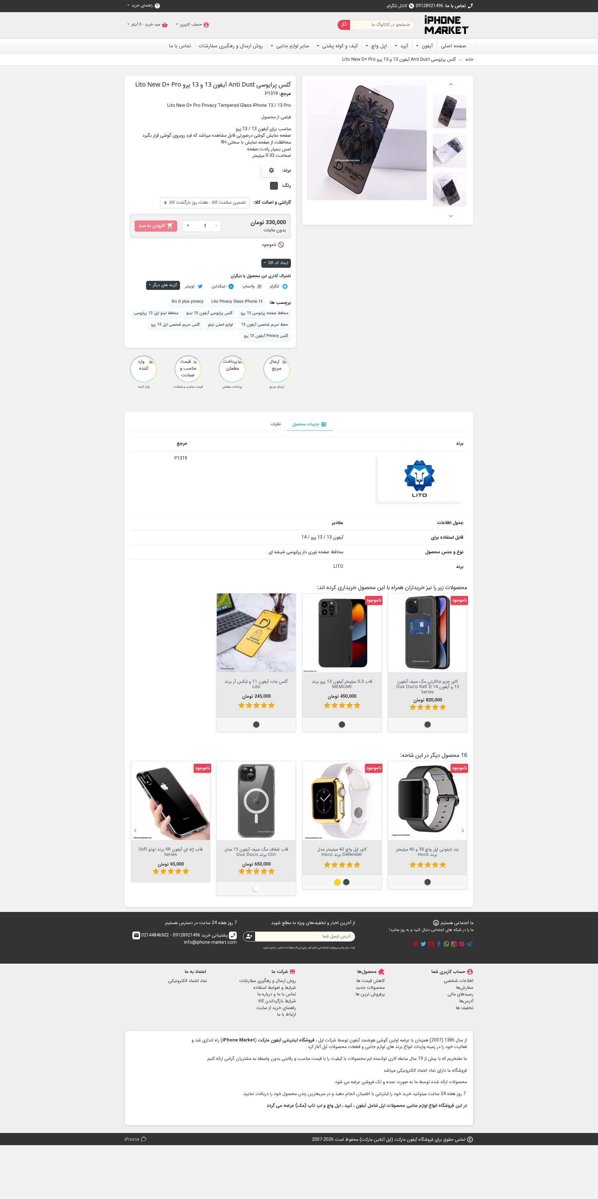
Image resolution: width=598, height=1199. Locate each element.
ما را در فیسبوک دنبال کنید (438, 944)
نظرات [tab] (276, 424)
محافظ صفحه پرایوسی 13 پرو (264, 313)
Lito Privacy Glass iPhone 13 (237, 302)
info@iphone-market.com (185, 939)
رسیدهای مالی (460, 994)
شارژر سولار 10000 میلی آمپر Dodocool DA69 (342, 851)
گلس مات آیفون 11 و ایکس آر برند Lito (256, 683)
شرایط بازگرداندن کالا (277, 1001)
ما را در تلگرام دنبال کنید (469, 944)
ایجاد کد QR (277, 263)
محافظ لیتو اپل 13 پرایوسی (156, 313)
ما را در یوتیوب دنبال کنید (431, 944)
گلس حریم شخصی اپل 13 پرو (175, 325)
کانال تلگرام (401, 6)
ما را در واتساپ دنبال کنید (446, 944)
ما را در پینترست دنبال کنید (415, 944)
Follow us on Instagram (454, 944)
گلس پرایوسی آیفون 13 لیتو (209, 313)
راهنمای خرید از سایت (276, 1008)
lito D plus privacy (187, 302)
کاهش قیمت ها (370, 980)
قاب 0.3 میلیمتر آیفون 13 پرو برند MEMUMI (342, 683)
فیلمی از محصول (276, 117)
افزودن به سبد (156, 225)
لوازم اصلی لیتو (220, 325)
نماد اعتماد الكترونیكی (187, 980)
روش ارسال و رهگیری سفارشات (267, 980)
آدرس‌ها (466, 1001)
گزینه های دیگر (164, 285)
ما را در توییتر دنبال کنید (423, 944)
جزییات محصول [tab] (309, 424)
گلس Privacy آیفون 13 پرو (266, 336)
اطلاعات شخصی (458, 980)
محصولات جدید (370, 987)
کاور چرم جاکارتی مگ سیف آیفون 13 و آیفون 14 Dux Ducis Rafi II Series (427, 686)
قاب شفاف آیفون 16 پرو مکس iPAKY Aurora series (256, 851)
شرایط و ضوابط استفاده (274, 987)
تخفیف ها (464, 1008)
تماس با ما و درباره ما (276, 994)
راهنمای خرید (145, 5)
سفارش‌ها (464, 987)
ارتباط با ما (286, 1014)
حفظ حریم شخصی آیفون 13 (264, 325)
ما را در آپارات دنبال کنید (461, 944)
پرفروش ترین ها (370, 994)
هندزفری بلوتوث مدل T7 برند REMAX (427, 851)
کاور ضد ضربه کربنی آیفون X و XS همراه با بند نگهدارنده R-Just (170, 851)
